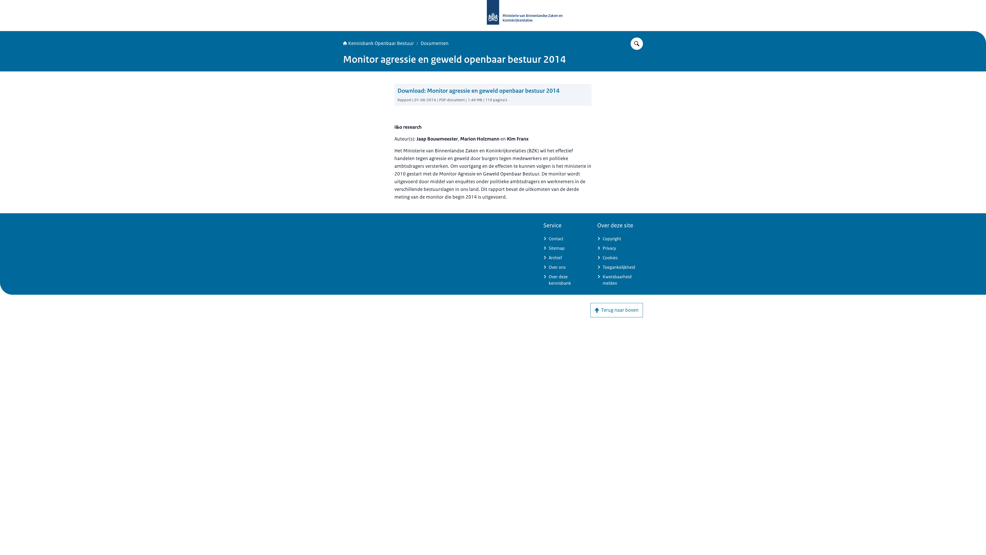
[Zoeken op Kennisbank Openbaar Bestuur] (637, 44)
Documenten (435, 43)
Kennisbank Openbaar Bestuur (381, 43)
